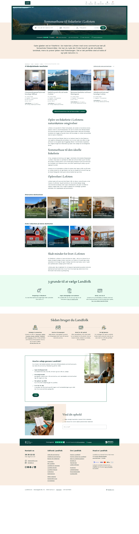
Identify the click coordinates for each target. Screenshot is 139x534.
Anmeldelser (51, 480)
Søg (103, 27)
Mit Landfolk (51, 463)
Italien (43, 334)
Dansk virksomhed (62, 37)
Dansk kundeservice (97, 37)
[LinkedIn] (35, 467)
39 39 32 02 (30, 455)
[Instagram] (26, 467)
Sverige (37, 336)
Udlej (95, 3)
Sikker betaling (51, 476)
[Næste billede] (44, 80)
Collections (50, 471)
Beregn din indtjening (53, 458)
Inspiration (90, 3)
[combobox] (44, 27)
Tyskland (42, 336)
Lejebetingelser (74, 469)
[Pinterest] (30, 467)
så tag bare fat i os (35, 343)
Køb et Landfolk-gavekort (77, 458)
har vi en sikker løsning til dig (100, 301)
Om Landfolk (75, 450)
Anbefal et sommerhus (53, 456)
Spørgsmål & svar (33, 460)
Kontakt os (31, 462)
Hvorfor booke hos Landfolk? (78, 456)
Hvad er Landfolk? (75, 454)
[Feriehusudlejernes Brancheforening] (109, 442)
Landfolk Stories (52, 467)
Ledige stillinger (74, 464)
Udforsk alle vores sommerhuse (102, 66)
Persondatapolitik (75, 471)
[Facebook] (28, 467)
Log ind (112, 3)
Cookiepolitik (73, 473)
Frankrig (28, 336)
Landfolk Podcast (52, 469)
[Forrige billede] (26, 80)
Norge (32, 336)
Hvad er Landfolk (100, 450)
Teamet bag (73, 462)
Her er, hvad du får (72, 299)
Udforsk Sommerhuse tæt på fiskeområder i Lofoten (69, 111)
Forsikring (73, 467)
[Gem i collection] (43, 72)
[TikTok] (33, 467)
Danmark (38, 334)
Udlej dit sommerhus (53, 454)
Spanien (30, 338)
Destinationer (51, 473)
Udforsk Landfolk (54, 450)
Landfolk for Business (53, 465)
